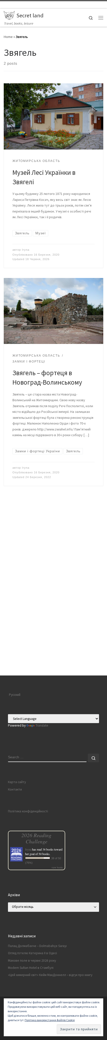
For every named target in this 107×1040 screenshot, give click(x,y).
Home (8, 36)
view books (57, 867)
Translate (42, 725)
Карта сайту (17, 782)
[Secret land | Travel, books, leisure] (9, 14)
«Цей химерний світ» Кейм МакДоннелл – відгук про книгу (50, 975)
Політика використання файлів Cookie (50, 1020)
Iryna (25, 249)
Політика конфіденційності (28, 811)
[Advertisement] (53, 620)
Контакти (15, 789)
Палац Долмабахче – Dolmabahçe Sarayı (37, 946)
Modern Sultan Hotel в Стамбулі (31, 968)
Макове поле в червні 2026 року (32, 960)
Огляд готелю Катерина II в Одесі (32, 953)
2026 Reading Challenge (36, 838)
